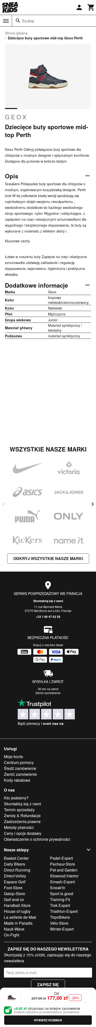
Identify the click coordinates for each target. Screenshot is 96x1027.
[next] (92, 504)
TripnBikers (60, 917)
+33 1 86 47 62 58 (48, 616)
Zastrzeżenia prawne (22, 821)
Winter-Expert (62, 929)
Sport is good (61, 893)
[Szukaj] (18, 20)
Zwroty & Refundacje (22, 815)
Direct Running (17, 870)
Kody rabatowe (17, 780)
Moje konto (13, 756)
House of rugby (17, 911)
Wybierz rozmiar (48, 1020)
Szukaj (28, 21)
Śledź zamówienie (20, 768)
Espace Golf (14, 882)
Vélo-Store (59, 923)
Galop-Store (14, 893)
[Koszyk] (91, 7)
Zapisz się (48, 984)
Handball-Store (17, 905)
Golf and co (14, 899)
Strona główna (16, 33)
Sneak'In (57, 887)
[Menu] (6, 21)
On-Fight (11, 935)
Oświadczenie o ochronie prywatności (37, 839)
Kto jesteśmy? (16, 798)
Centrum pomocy (19, 762)
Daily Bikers (14, 864)
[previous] (3, 504)
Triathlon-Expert (64, 911)
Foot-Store (13, 887)
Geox (16, 117)
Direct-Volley (15, 876)
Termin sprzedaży (19, 809)
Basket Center (16, 858)
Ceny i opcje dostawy (22, 833)
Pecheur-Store (62, 864)
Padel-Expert (61, 858)
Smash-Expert (62, 882)
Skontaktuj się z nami (48, 601)
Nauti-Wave (14, 929)
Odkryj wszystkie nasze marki (48, 558)
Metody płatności (19, 827)
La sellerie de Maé (20, 917)
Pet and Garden (64, 870)
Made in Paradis (18, 923)
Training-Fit (60, 899)
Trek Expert (60, 905)
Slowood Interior (64, 876)
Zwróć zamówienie (48, 693)
